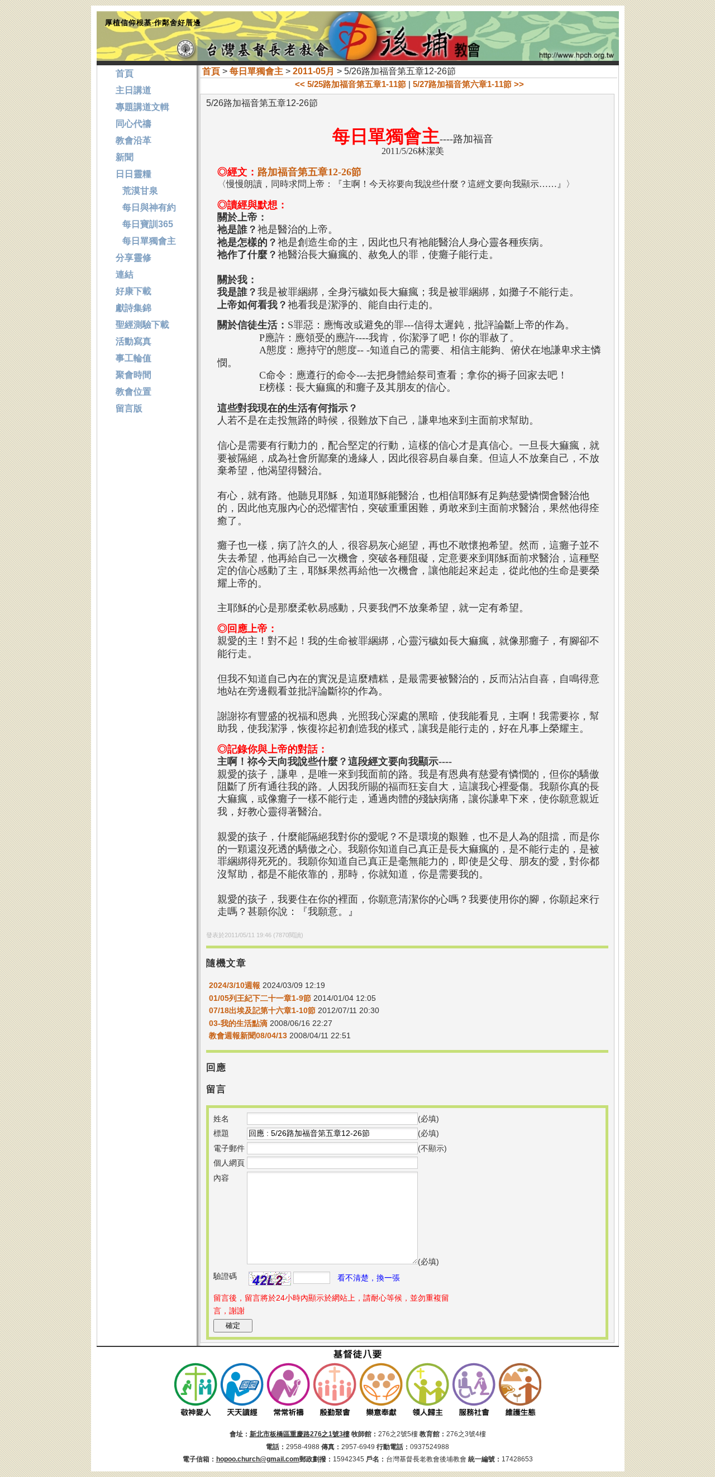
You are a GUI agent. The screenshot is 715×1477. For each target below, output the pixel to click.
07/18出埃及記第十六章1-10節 (262, 1010)
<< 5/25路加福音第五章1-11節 (350, 84)
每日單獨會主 (256, 71)
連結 (125, 274)
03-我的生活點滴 (238, 1023)
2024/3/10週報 (236, 985)
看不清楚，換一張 (368, 1277)
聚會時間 (133, 375)
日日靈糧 (133, 174)
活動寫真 (133, 341)
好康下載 (133, 291)
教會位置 (133, 391)
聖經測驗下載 (142, 324)
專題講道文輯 (142, 107)
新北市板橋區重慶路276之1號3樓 (300, 1434)
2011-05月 (314, 71)
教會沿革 (133, 140)
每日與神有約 (146, 207)
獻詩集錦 (133, 308)
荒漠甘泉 (137, 190)
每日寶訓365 (144, 224)
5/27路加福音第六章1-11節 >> (468, 84)
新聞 (125, 157)
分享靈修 (133, 257)
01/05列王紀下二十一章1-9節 (260, 998)
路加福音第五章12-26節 (309, 172)
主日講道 (133, 90)
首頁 (211, 71)
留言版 (129, 408)
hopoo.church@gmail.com (257, 1459)
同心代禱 (133, 123)
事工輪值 (133, 358)
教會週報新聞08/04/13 (248, 1035)
